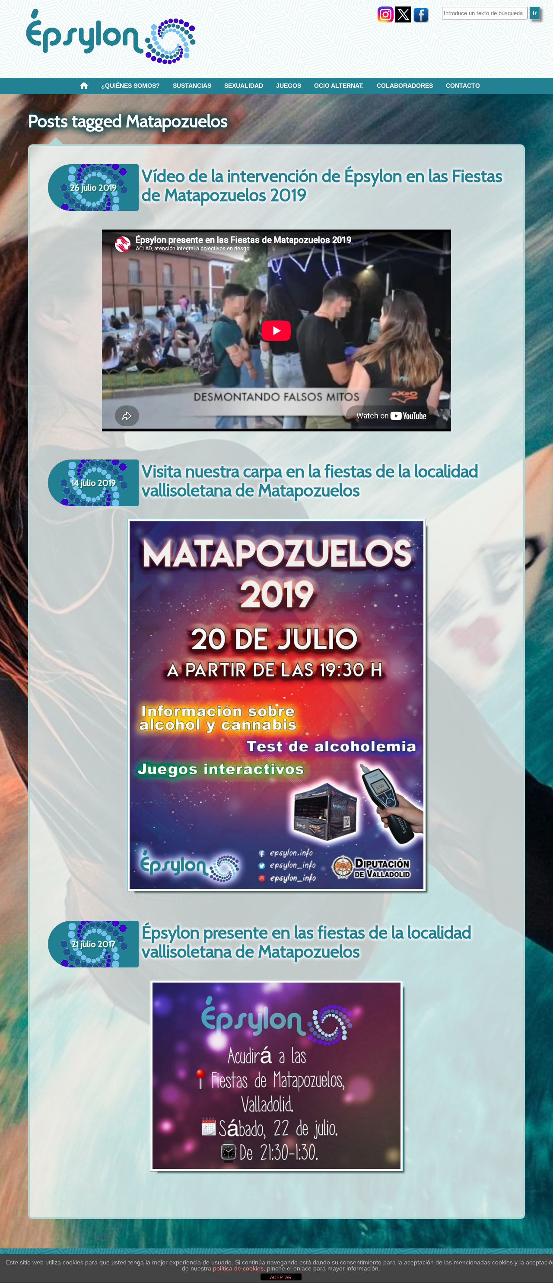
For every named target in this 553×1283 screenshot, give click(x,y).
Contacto (463, 85)
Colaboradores (405, 85)
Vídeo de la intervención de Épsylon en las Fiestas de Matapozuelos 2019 (322, 185)
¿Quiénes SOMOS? (130, 85)
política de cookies (238, 1268)
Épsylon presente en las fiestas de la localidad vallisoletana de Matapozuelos (306, 942)
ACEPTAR (281, 1277)
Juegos (288, 85)
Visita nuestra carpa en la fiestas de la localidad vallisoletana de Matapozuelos (310, 480)
